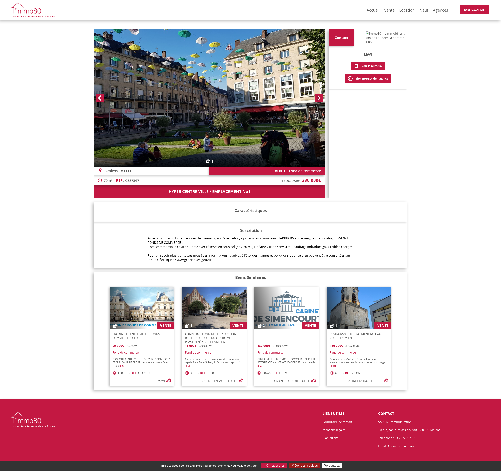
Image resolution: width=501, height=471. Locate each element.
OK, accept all (275, 465)
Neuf (423, 10)
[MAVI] (385, 38)
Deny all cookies (306, 465)
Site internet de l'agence (372, 78)
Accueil (373, 10)
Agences (440, 10)
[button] (100, 98)
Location (407, 10)
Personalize (332, 465)
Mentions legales (334, 430)
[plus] (122, 365)
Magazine (474, 10)
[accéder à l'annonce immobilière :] (286, 337)
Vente (389, 10)
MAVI (368, 54)
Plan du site (330, 438)
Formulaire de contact (337, 422)
